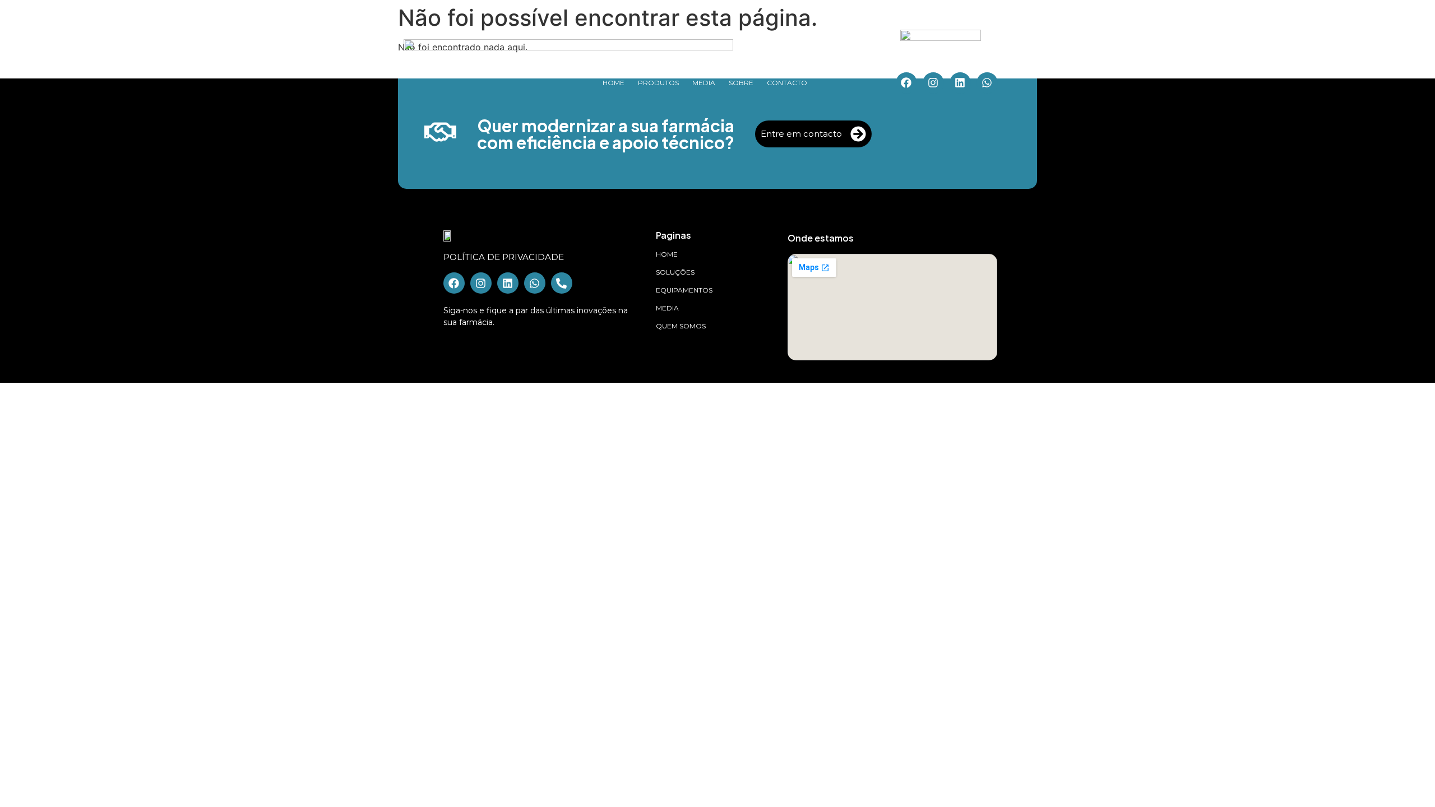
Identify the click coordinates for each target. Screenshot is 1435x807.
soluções (675, 272)
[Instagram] (933, 83)
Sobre (741, 82)
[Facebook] (906, 83)
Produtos (658, 82)
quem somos (681, 326)
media (667, 308)
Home (613, 82)
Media (703, 82)
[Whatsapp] (987, 83)
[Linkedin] (960, 83)
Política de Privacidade (503, 257)
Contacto (787, 82)
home (667, 254)
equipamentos (684, 290)
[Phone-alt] (561, 283)
